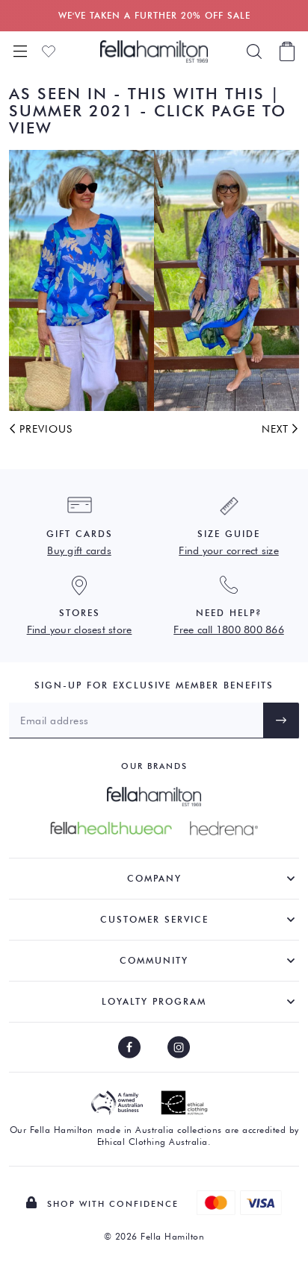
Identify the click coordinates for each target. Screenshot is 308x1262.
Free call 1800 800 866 (228, 629)
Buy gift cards (79, 550)
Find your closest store (79, 629)
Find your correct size (229, 550)
